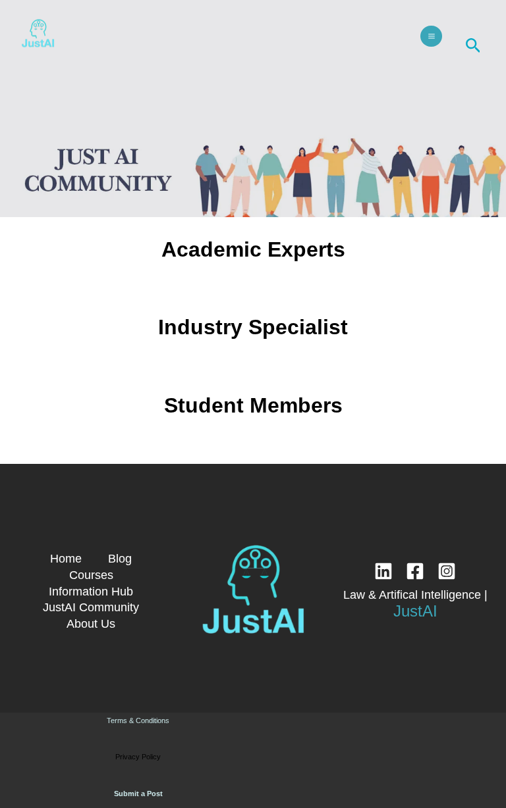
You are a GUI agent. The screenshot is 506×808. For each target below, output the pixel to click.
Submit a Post (138, 793)
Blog (120, 558)
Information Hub (91, 591)
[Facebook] (415, 571)
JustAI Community (91, 607)
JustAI (415, 611)
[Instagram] (446, 571)
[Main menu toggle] (430, 36)
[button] (473, 46)
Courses (91, 575)
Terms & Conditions (138, 720)
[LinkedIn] (383, 571)
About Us (91, 623)
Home (66, 558)
